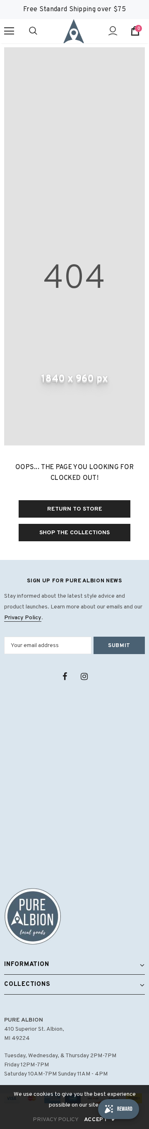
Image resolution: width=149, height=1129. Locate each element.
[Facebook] (64, 676)
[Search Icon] (41, 31)
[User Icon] (113, 31)
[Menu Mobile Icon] (9, 31)
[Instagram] (84, 676)
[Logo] (73, 31)
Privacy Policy (22, 617)
